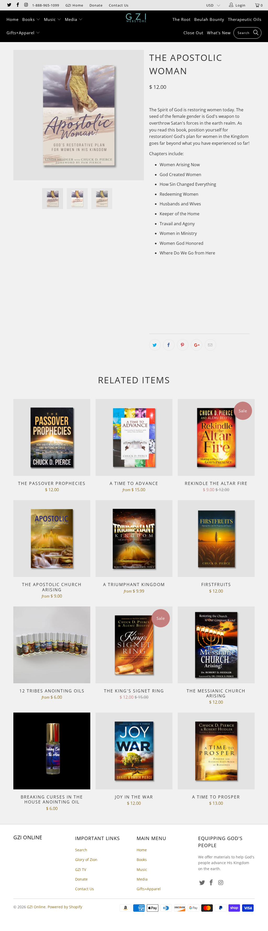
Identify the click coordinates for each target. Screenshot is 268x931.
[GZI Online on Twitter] (9, 5)
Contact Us (119, 5)
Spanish (211, 296)
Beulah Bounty (209, 19)
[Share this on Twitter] (155, 345)
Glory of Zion (86, 859)
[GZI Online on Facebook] (17, 5)
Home (13, 19)
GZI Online (36, 906)
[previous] (20, 119)
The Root (181, 19)
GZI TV (80, 869)
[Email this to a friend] (210, 345)
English (159, 296)
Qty (152, 311)
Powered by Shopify (65, 906)
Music (50, 19)
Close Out (193, 32)
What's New (219, 32)
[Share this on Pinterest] (182, 345)
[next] (137, 119)
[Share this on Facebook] (169, 345)
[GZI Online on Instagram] (26, 5)
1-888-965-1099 (45, 5)
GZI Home (74, 5)
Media (72, 19)
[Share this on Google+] (196, 345)
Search (81, 849)
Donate (96, 5)
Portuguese (185, 296)
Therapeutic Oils (244, 19)
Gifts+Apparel (21, 32)
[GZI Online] (136, 17)
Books (29, 19)
